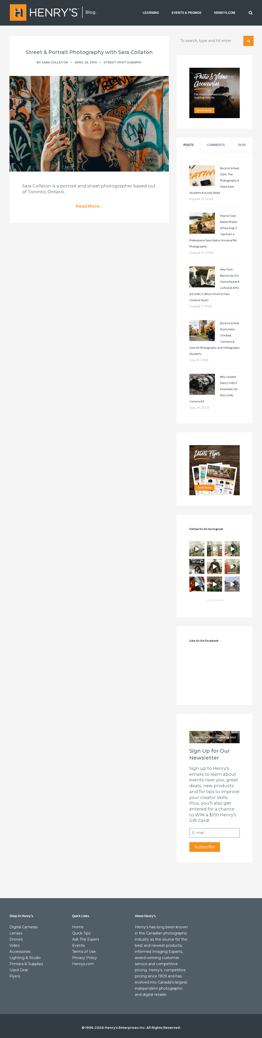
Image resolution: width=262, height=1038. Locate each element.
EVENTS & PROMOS (186, 13)
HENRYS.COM (224, 13)
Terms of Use (84, 951)
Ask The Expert (85, 939)
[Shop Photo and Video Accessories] (214, 93)
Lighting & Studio (25, 957)
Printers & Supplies (26, 964)
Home (78, 927)
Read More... (89, 206)
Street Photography (123, 62)
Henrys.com (83, 964)
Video (14, 945)
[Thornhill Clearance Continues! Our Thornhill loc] (196, 548)
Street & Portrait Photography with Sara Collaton (89, 52)
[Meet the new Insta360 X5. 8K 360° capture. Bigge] (232, 584)
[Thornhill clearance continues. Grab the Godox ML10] (232, 548)
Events (78, 945)
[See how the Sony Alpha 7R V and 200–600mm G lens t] (214, 584)
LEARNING (151, 13)
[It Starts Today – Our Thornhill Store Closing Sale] (214, 566)
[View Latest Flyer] (214, 470)
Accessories (19, 951)
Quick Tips (81, 933)
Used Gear (18, 970)
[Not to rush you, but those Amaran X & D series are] (214, 548)
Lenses (15, 933)
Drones (16, 939)
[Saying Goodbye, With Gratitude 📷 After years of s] (232, 566)
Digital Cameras (23, 927)
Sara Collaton (55, 62)
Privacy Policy (84, 957)
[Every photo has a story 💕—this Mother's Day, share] (196, 566)
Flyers (14, 976)
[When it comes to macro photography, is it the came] (196, 584)
